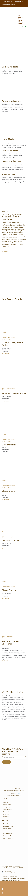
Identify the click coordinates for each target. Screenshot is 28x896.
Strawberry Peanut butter (14, 393)
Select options (11, 337)
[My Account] (18, 27)
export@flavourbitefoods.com (9, 4)
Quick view (4, 337)
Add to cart (10, 636)
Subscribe (6, 762)
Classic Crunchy (9, 590)
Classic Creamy (9, 491)
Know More (5, 251)
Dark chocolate (9, 445)
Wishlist (4, 332)
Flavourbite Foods (6, 339)
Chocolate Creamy (10, 540)
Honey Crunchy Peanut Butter (12, 343)
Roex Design (17, 880)
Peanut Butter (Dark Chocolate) (11, 642)
